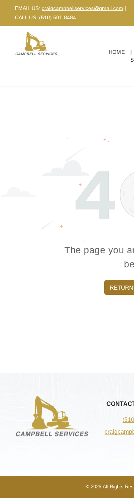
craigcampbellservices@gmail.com (82, 8)
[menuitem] (117, 52)
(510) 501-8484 (57, 17)
